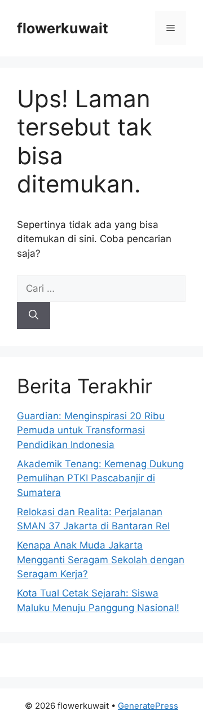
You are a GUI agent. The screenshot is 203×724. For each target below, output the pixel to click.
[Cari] (33, 315)
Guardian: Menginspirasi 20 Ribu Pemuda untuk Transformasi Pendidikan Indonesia (91, 430)
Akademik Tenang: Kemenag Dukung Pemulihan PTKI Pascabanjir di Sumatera (100, 478)
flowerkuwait (62, 28)
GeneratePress (148, 705)
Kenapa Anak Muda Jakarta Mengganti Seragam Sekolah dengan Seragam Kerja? (100, 559)
